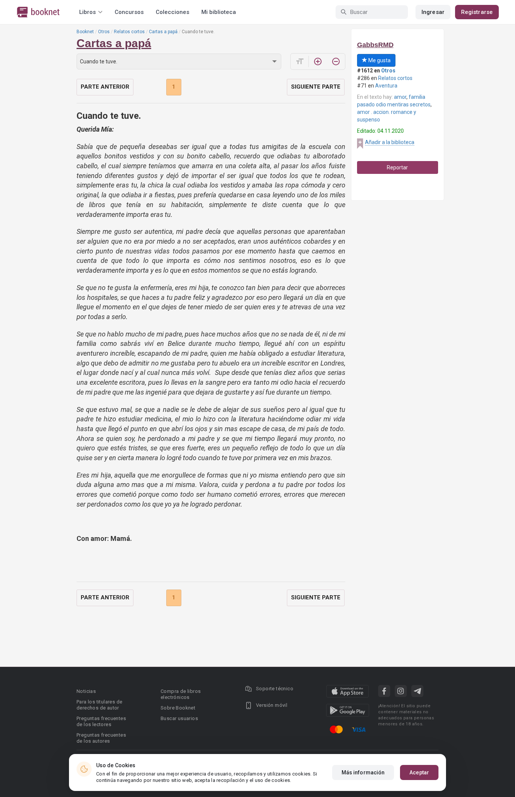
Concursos (129, 12)
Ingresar (433, 12)
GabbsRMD (375, 45)
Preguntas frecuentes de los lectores (101, 721)
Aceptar (419, 772)
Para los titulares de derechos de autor (99, 705)
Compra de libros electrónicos (181, 694)
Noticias (86, 691)
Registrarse (477, 12)
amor (400, 97)
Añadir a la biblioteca (389, 142)
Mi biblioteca (218, 12)
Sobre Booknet (178, 708)
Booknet (85, 31)
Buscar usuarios (179, 718)
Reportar (397, 167)
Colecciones (172, 12)
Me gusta (379, 60)
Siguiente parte (315, 86)
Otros (104, 31)
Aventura (386, 86)
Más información (363, 772)
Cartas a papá (163, 31)
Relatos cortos (129, 31)
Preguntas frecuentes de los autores (101, 738)
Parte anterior (105, 86)
